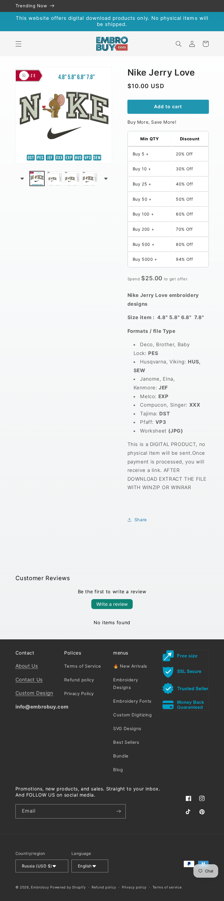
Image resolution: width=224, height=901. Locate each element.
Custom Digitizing (132, 715)
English (85, 866)
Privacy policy (134, 887)
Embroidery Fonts (132, 701)
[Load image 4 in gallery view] (90, 178)
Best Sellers (126, 742)
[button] (18, 43)
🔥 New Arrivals (130, 666)
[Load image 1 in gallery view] (37, 178)
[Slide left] (21, 178)
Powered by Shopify (67, 887)
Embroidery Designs (125, 683)
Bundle (121, 756)
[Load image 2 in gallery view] (54, 178)
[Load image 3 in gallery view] (72, 178)
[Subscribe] (118, 811)
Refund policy (79, 680)
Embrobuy (40, 887)
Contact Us (29, 680)
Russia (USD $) (37, 866)
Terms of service (167, 887)
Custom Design (34, 693)
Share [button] (140, 519)
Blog (118, 769)
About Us (26, 666)
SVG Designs (127, 728)
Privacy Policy (79, 693)
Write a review (112, 604)
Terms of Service (82, 666)
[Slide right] (105, 178)
